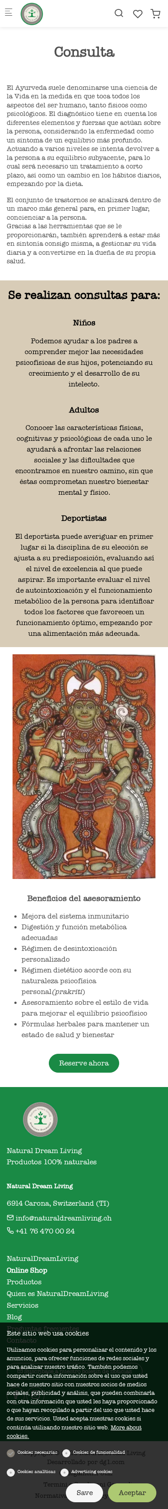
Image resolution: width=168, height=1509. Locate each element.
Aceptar (132, 1493)
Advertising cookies (91, 1471)
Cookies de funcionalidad (99, 1452)
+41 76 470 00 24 (44, 1231)
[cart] (155, 14)
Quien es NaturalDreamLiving (57, 1294)
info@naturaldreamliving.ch (63, 1218)
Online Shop (27, 1270)
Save (85, 1493)
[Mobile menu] (8, 13)
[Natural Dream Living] (56, 13)
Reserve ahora (84, 1063)
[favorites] (138, 14)
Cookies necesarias (37, 1452)
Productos (24, 1282)
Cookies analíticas (36, 1471)
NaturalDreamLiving (42, 1259)
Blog (14, 1317)
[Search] (119, 13)
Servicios (23, 1305)
